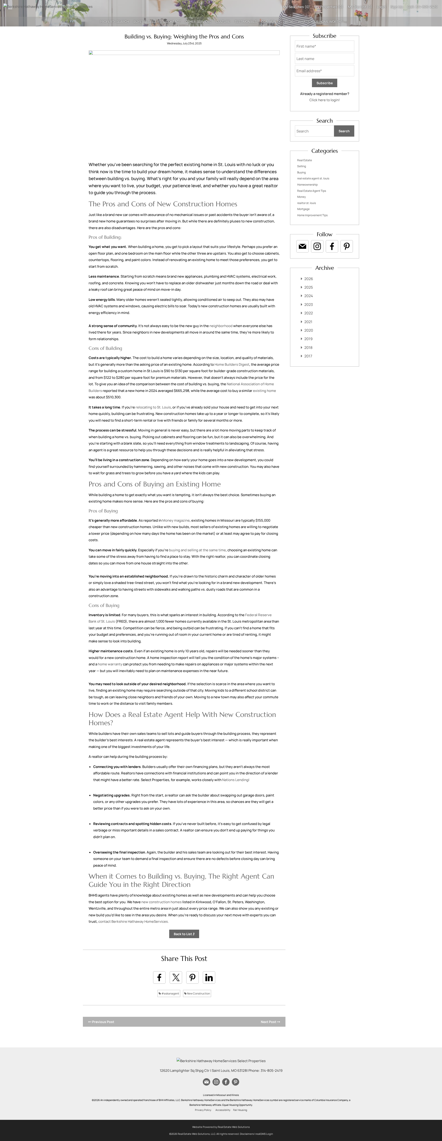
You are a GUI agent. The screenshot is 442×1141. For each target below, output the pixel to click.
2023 (308, 304)
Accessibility (222, 1110)
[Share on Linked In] (209, 977)
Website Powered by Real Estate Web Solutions (221, 1127)
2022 (308, 313)
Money (301, 197)
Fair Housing (240, 1110)
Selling (301, 166)
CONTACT (173, 21)
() (296, 6)
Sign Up (396, 6)
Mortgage (303, 209)
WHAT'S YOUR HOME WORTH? (320, 21)
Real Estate (304, 160)
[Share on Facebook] (159, 977)
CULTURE (223, 21)
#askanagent (170, 993)
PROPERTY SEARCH (114, 21)
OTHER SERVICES (198, 21)
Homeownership (307, 185)
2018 (308, 347)
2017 (308, 356)
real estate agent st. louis (313, 178)
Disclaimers (247, 1133)
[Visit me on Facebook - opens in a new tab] (332, 246)
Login (381, 6)
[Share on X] (176, 977)
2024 (308, 295)
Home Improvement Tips (312, 215)
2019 (308, 338)
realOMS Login (264, 1133)
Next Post (269, 1022)
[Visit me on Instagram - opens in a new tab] (317, 246)
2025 (308, 287)
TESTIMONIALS (246, 21)
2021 (308, 321)
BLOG (289, 21)
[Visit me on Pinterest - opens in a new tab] (346, 246)
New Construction (198, 993)
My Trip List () (360, 6)
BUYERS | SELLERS (147, 21)
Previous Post (102, 1022)
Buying (301, 172)
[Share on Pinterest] (192, 977)
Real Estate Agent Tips (311, 191)
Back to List (183, 934)
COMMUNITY (270, 21)
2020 (308, 330)
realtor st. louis (306, 203)
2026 (308, 278)
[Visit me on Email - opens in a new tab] (302, 246)
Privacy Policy (203, 1110)
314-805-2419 (426, 6)
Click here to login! (324, 100)
